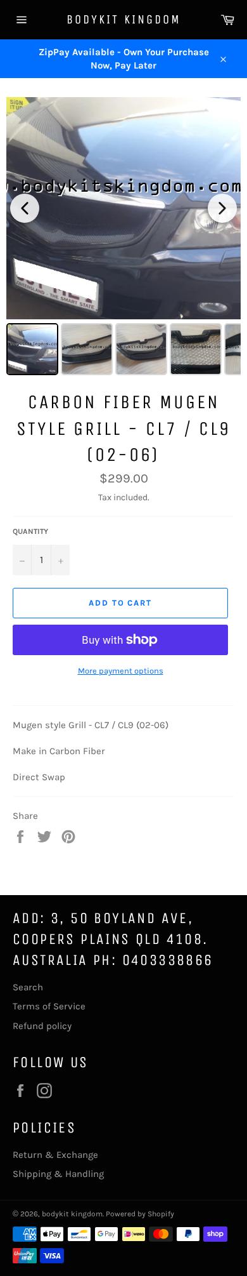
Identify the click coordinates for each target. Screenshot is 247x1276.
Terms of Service (49, 1006)
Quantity (30, 531)
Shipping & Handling (58, 1174)
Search (28, 987)
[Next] (222, 208)
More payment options (120, 670)
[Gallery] (123, 238)
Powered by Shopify (140, 1213)
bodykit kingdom (123, 19)
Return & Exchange (55, 1154)
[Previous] (24, 208)
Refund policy (42, 1026)
